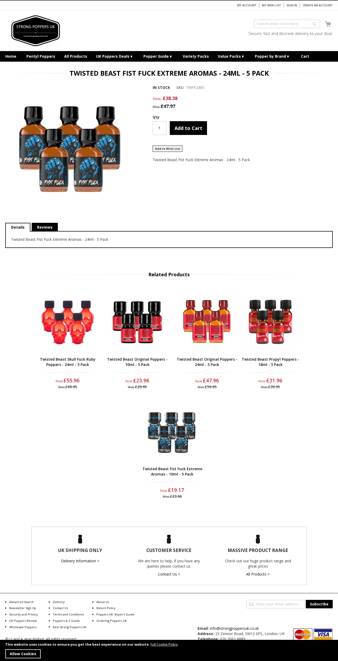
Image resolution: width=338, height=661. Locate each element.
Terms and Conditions (68, 614)
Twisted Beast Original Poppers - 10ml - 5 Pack (137, 362)
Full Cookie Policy (164, 644)
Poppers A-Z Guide (66, 621)
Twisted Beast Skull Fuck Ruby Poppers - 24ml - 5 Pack (68, 362)
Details (18, 227)
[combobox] (287, 24)
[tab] (17, 227)
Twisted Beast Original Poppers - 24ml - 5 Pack (207, 362)
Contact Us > (169, 574)
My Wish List (271, 5)
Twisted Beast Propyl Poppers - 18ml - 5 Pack (270, 362)
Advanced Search (21, 602)
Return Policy (105, 608)
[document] (169, 650)
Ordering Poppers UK (111, 621)
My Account (246, 5)
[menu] (169, 56)
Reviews (45, 227)
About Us (102, 602)
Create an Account (318, 5)
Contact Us (60, 608)
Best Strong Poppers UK (69, 627)
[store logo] (35, 30)
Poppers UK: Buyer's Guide (115, 614)
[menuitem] (11, 56)
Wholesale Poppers (22, 627)
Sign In (292, 5)
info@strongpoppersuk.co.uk (234, 628)
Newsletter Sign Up (22, 608)
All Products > (258, 574)
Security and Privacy (23, 614)
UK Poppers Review (23, 621)
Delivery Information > (80, 560)
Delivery (59, 602)
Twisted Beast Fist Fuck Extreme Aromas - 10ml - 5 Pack (172, 471)
